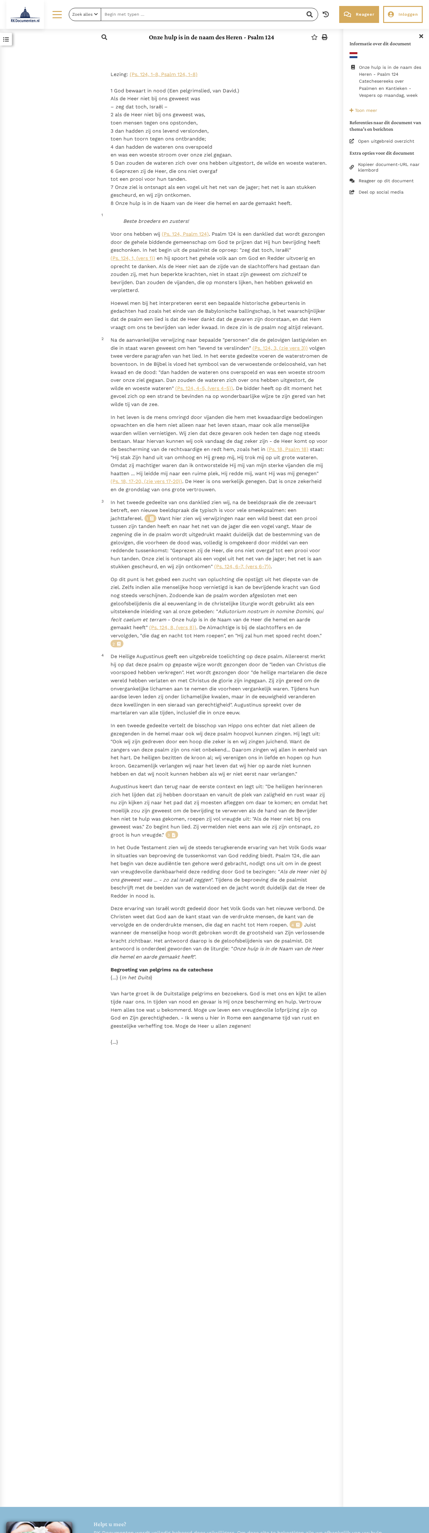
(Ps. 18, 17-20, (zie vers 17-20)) (146, 481)
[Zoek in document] (104, 37)
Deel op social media (381, 192)
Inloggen (408, 14)
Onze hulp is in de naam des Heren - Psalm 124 (211, 37)
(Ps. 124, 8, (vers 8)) (172, 627)
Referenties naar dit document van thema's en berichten (385, 125)
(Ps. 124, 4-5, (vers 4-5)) (204, 388)
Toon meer (365, 110)
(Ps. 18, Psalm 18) (287, 449)
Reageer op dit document (386, 180)
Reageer (365, 14)
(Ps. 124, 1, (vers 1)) (133, 258)
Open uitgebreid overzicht (386, 141)
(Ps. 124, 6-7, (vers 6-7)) (242, 566)
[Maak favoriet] (314, 37)
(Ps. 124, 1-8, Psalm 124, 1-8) (164, 74)
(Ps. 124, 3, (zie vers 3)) (280, 348)
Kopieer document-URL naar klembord (389, 167)
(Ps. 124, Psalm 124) (185, 234)
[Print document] (325, 37)
